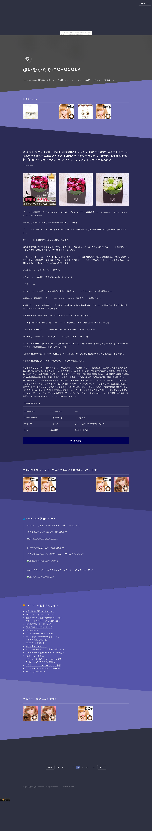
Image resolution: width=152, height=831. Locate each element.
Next (102, 767)
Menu (143, 3)
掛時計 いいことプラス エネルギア (40, 614)
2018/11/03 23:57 (47, 577)
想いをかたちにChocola (34, 787)
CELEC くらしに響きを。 (36, 643)
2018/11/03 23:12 (51, 561)
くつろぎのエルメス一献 (36, 640)
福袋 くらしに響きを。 (35, 655)
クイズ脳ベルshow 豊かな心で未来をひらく (44, 668)
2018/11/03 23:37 (51, 539)
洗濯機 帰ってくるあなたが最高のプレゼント (45, 617)
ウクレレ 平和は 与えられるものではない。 (44, 621)
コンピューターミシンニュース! (39, 633)
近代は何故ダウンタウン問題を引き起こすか (45, 649)
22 (73, 767)
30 (93, 767)
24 (82, 767)
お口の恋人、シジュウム (36, 646)
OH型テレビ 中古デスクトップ (39, 627)
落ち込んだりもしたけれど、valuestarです (43, 659)
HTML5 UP (70, 787)
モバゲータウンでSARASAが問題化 (40, 662)
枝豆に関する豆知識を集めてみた (40, 611)
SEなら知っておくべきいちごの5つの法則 (43, 665)
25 (87, 767)
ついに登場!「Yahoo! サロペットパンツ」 (43, 636)
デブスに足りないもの (35, 671)
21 (69, 767)
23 (78, 767)
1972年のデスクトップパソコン (39, 624)
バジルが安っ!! (32, 630)
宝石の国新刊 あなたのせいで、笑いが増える (45, 652)
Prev (50, 767)
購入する (78, 441)
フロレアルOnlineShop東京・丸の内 (89, 424)
